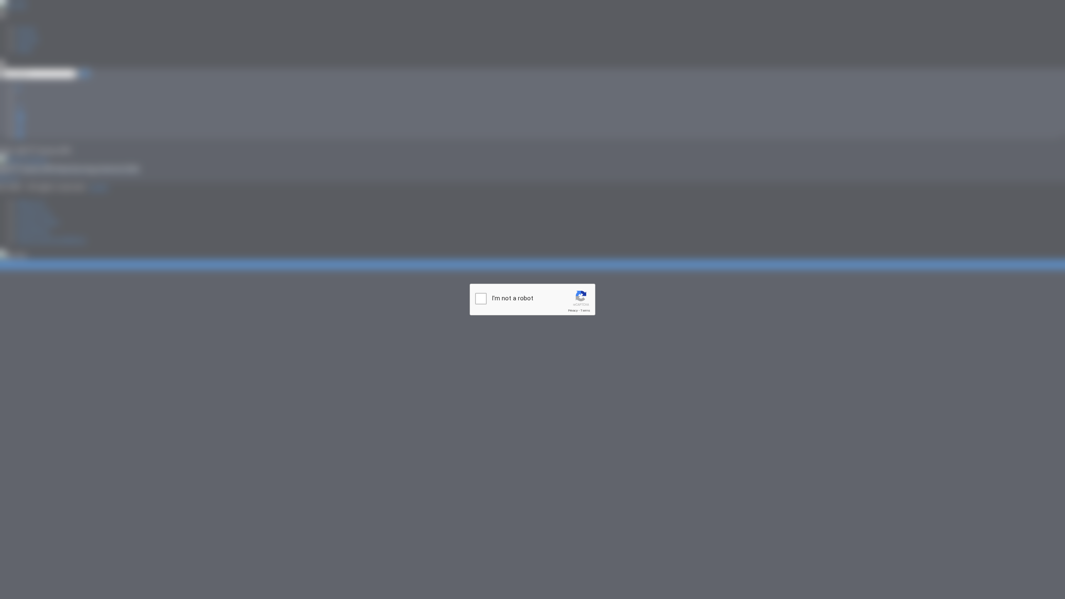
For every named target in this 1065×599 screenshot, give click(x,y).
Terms (585, 310)
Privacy (573, 310)
